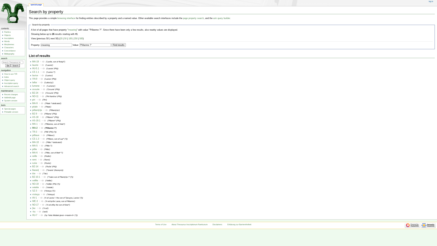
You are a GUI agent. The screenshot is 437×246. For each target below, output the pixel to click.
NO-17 (35, 205)
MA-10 (35, 142)
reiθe (34, 156)
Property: (35, 45)
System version (10, 101)
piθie (34, 149)
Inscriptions (9, 38)
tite (33, 173)
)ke (33, 208)
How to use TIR (10, 74)
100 (70, 38)
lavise (35, 75)
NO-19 (35, 184)
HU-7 (34, 215)
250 (75, 38)
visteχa (35, 194)
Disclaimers (217, 224)
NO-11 (35, 96)
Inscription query (11, 83)
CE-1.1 (35, 72)
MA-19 (35, 61)
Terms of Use (160, 224)
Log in (431, 1)
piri (33, 100)
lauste (35, 65)
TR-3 (34, 132)
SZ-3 (34, 191)
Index (6, 77)
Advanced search (11, 86)
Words (7, 41)
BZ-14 (35, 166)
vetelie (35, 187)
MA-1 (35, 124)
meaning (72, 30)
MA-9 (35, 103)
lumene (35, 86)
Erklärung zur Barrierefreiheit (239, 224)
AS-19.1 (36, 120)
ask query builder (221, 18)
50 (65, 38)
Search (4, 58)
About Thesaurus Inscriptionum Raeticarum (190, 224)
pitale (35, 107)
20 (61, 38)
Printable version (11, 112)
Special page (36, 5)
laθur (34, 82)
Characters (9, 47)
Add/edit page (10, 98)
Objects (7, 35)
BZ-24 (35, 93)
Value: (76, 45)
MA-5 (35, 146)
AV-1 (34, 198)
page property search (193, 18)
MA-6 (35, 153)
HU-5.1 (35, 68)
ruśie (34, 163)
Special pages (10, 109)
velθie (35, 180)
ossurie (35, 89)
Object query (9, 80)
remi (34, 160)
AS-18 (35, 117)
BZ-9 (34, 114)
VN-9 (34, 79)
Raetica (7, 32)
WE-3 (35, 201)
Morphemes (9, 44)
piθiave (35, 135)
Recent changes (11, 94)
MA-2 (35, 128)
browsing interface (66, 18)
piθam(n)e (37, 110)
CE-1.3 (35, 139)
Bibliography (9, 54)
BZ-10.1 (36, 177)
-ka (33, 211)
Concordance (10, 51)
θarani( (35, 170)
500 (81, 38)
